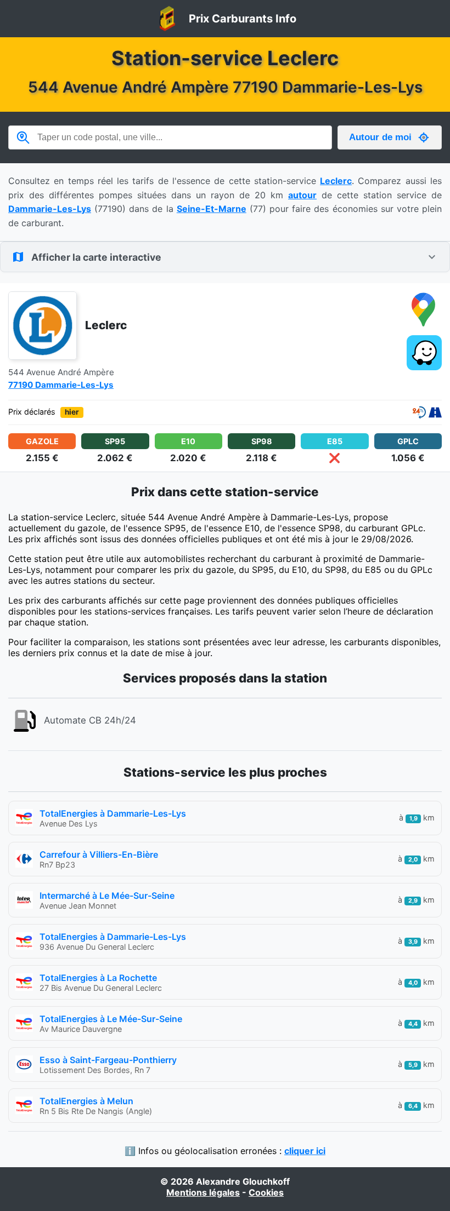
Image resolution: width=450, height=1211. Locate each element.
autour (302, 195)
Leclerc (336, 180)
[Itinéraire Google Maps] (424, 310)
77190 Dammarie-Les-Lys (61, 385)
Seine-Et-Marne (211, 208)
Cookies (266, 1192)
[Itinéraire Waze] (424, 353)
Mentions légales (203, 1192)
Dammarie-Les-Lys (49, 208)
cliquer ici (304, 1150)
